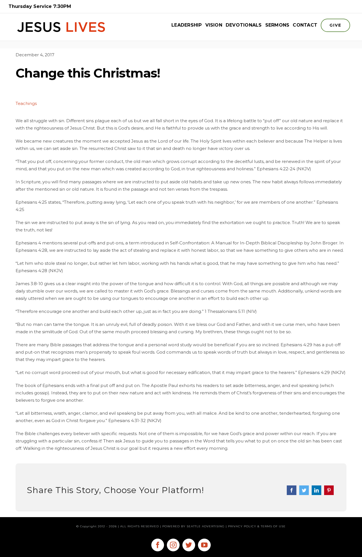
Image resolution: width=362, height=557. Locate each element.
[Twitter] (304, 490)
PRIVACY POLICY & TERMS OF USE (257, 526)
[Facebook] (291, 490)
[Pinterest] (329, 490)
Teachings (26, 103)
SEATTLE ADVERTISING (206, 526)
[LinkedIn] (316, 490)
